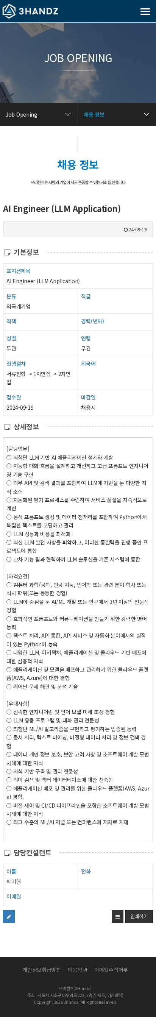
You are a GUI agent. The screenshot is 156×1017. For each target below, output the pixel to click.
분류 (11, 296)
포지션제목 (18, 271)
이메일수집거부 (111, 969)
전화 (85, 871)
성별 (11, 338)
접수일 (13, 397)
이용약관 (77, 969)
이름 (11, 871)
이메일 (13, 896)
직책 (11, 321)
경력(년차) (92, 321)
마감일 (88, 397)
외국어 (88, 363)
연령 (85, 338)
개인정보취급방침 (41, 969)
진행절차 (16, 363)
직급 (85, 296)
